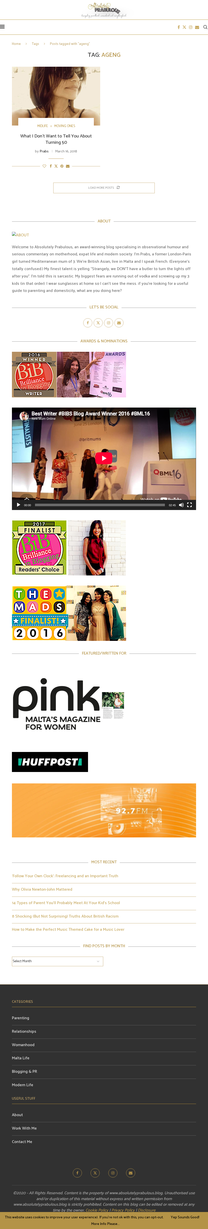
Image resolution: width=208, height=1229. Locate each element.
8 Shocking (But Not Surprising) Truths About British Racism (65, 916)
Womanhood (23, 1045)
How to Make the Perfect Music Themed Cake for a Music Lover (68, 929)
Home (16, 44)
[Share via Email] (68, 166)
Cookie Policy (96, 1210)
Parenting (20, 1018)
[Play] (18, 504)
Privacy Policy (123, 1210)
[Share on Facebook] (51, 166)
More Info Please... (105, 1224)
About (17, 1115)
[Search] (205, 27)
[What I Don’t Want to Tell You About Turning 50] (56, 96)
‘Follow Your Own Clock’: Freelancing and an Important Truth (65, 876)
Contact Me (22, 1141)
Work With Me (24, 1128)
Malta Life (20, 1058)
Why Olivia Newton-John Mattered (42, 889)
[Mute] (181, 504)
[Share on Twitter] (56, 166)
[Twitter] (184, 27)
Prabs (44, 151)
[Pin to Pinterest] (61, 166)
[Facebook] (179, 27)
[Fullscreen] (189, 504)
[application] (104, 459)
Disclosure (146, 1210)
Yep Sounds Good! (185, 1217)
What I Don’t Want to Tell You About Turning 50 (56, 139)
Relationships (24, 1031)
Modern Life (22, 1085)
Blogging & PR (24, 1071)
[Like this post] (44, 166)
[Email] (197, 27)
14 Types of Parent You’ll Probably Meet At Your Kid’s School (66, 903)
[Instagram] (191, 27)
